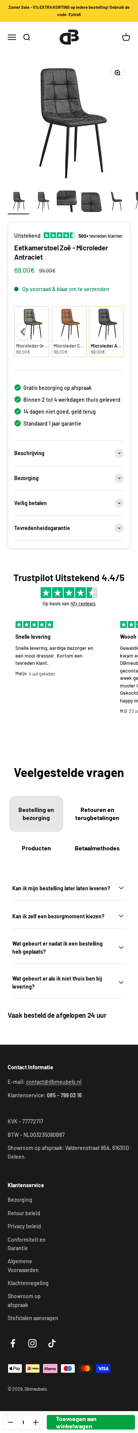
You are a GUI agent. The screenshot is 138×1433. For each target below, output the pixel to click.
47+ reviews (83, 603)
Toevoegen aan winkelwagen (76, 1422)
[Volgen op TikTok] (52, 1343)
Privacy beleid (24, 1226)
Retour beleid (24, 1213)
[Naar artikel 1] (18, 202)
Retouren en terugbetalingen (97, 813)
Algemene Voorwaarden (23, 1265)
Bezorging (20, 1199)
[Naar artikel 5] (116, 202)
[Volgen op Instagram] (32, 1343)
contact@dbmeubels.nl (53, 1081)
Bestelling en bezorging (36, 813)
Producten (36, 848)
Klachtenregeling (28, 1283)
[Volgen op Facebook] (13, 1343)
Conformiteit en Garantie (27, 1243)
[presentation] (23, 332)
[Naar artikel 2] (43, 202)
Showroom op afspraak (24, 1300)
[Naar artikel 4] (92, 202)
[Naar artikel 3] (67, 202)
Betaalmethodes (97, 848)
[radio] (69, 331)
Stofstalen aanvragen (33, 1318)
